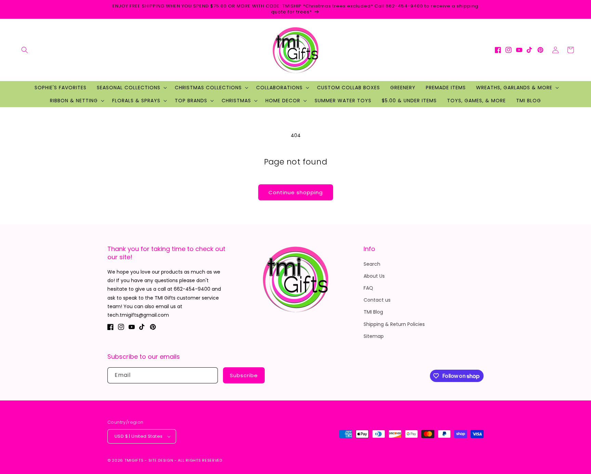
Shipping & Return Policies (394, 324)
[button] (24, 49)
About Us (374, 276)
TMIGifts (134, 460)
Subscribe (244, 375)
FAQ (368, 288)
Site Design (160, 460)
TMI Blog (373, 311)
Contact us (377, 300)
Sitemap (374, 336)
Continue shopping (295, 192)
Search (372, 264)
